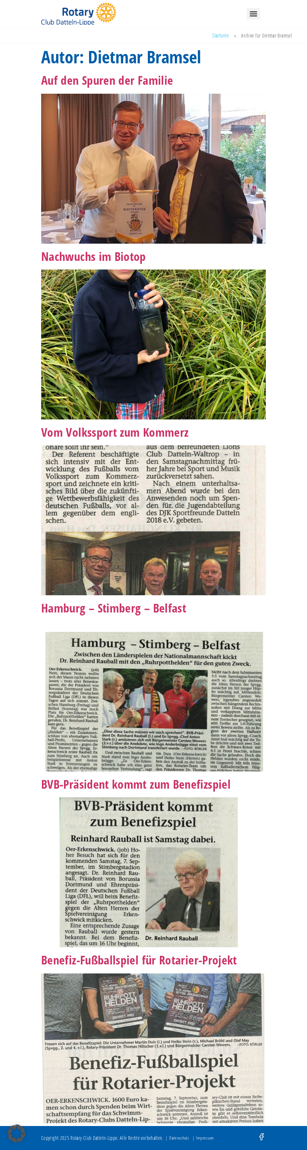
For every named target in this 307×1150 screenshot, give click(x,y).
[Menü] (253, 13)
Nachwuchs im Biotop (93, 256)
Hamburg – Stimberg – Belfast (113, 608)
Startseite (220, 35)
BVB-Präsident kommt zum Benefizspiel (136, 784)
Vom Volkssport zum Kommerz (114, 432)
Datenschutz (179, 1138)
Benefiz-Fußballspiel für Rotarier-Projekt (139, 960)
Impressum (205, 1138)
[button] (16, 1133)
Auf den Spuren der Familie (107, 80)
